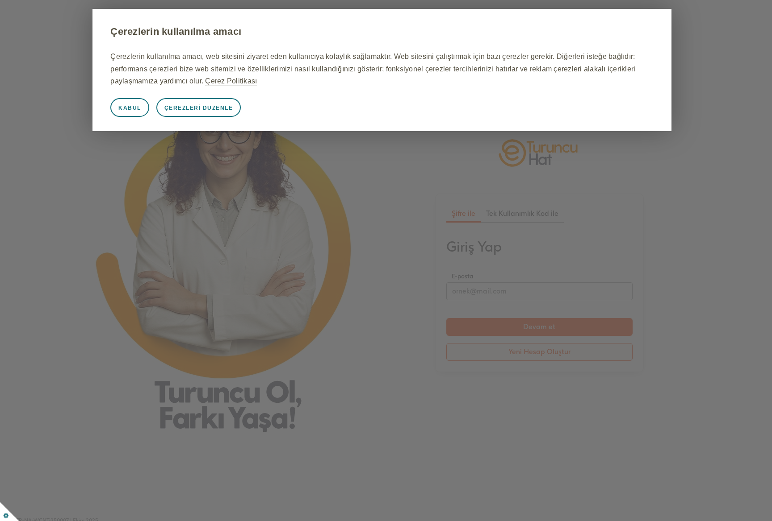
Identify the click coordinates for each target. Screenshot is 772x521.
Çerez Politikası (231, 81)
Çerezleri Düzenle (198, 108)
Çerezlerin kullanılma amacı (175, 31)
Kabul (129, 108)
